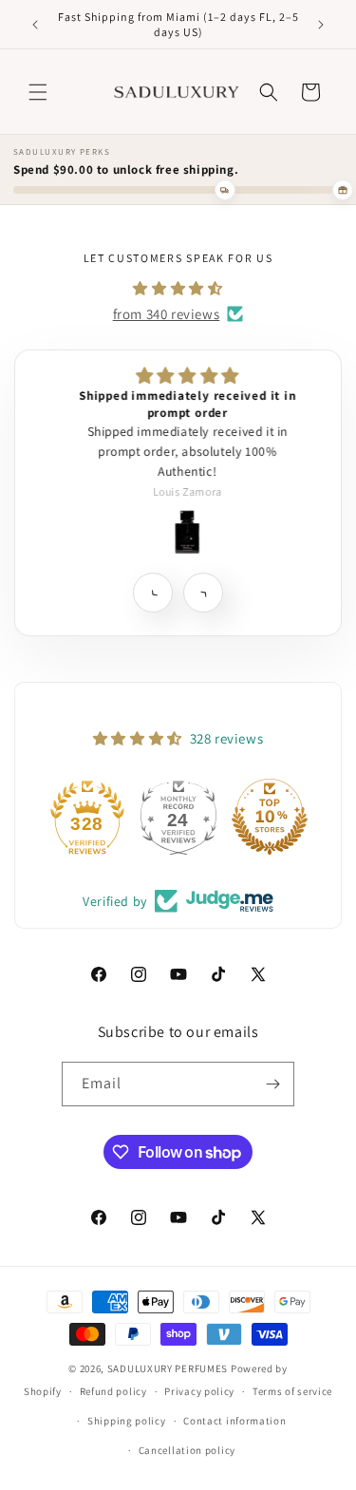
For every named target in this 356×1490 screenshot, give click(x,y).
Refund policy (113, 1391)
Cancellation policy (187, 1450)
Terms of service (292, 1391)
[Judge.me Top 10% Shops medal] (270, 817)
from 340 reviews (166, 314)
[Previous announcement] (35, 25)
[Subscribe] (272, 1084)
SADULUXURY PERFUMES (167, 1368)
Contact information (234, 1420)
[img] (178, 288)
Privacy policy (199, 1391)
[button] (38, 92)
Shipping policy (126, 1420)
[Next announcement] (321, 25)
